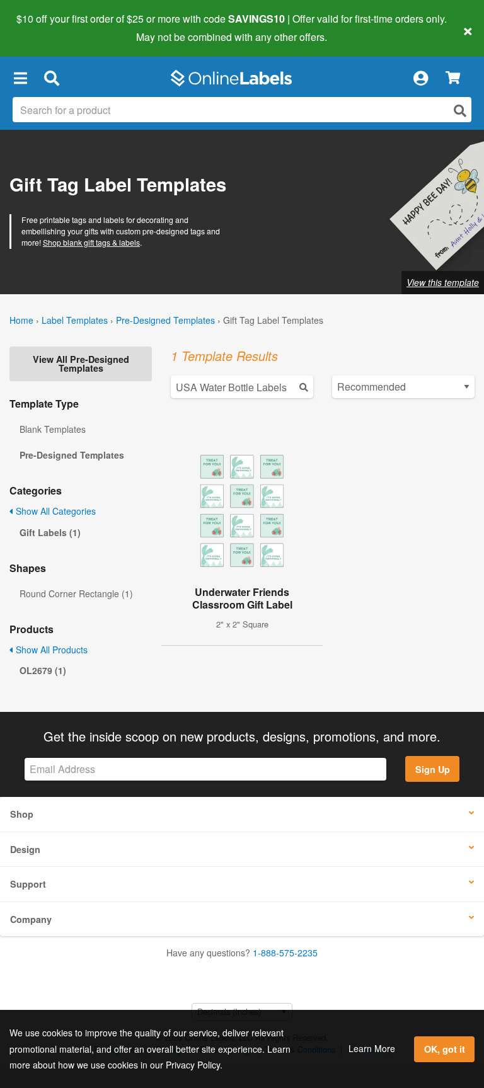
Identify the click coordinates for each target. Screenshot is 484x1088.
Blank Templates (53, 429)
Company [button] (31, 919)
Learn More (372, 1048)
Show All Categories (54, 511)
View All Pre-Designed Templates (81, 363)
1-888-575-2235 (285, 952)
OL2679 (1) (43, 670)
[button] (20, 78)
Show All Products (50, 649)
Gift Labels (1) (50, 532)
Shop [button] (21, 814)
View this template (442, 282)
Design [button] (25, 849)
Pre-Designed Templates (165, 320)
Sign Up (432, 769)
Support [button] (28, 884)
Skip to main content (45, 27)
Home (21, 320)
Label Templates (75, 320)
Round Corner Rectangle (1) (76, 593)
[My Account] (420, 78)
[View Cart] (453, 78)
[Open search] (460, 110)
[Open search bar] (51, 78)
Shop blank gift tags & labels (91, 242)
